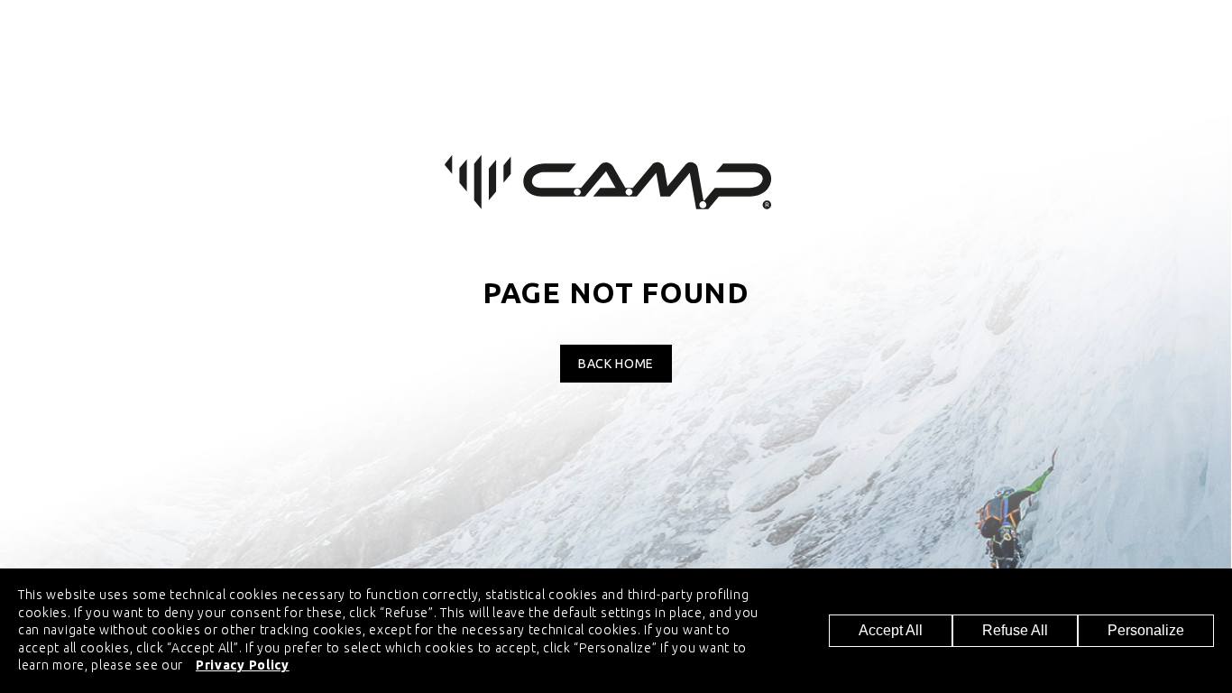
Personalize (1146, 630)
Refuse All (1015, 630)
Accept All (891, 630)
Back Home (616, 363)
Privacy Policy (243, 665)
